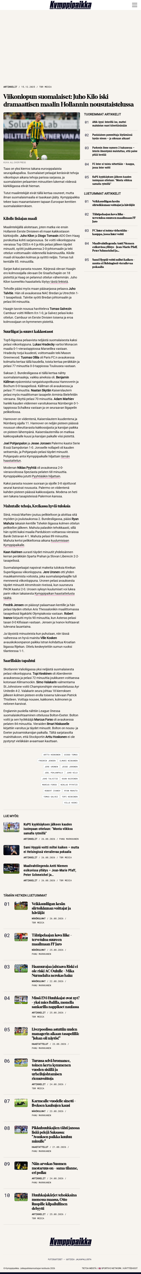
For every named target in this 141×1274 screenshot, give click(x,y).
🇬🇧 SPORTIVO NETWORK (109, 1268)
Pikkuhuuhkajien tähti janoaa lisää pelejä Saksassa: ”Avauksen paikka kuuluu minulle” (56, 1134)
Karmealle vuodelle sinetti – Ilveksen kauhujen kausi (54, 1103)
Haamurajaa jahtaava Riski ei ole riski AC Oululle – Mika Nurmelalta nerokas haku (55, 971)
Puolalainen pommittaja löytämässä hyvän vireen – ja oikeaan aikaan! (112, 136)
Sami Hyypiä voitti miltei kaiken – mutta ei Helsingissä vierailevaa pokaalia (51, 849)
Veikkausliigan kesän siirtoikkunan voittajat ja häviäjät (51, 908)
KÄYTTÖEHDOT (130, 1268)
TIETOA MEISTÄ (89, 1268)
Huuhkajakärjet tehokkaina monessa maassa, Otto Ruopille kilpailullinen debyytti (54, 1202)
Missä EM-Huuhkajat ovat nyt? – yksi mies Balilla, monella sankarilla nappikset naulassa (55, 1002)
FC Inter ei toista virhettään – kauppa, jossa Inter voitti (113, 165)
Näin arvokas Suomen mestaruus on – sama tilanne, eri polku (55, 1168)
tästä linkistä (59, 281)
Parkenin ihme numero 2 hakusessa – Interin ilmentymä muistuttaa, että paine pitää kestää (114, 151)
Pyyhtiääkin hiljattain (46, 476)
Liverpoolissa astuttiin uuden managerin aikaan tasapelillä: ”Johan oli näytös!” (55, 1033)
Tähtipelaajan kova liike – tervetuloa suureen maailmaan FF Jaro (52, 939)
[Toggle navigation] (134, 5)
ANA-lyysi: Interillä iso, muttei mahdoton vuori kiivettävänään (109, 124)
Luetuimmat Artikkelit (102, 193)
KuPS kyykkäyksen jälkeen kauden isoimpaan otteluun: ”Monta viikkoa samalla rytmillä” (48, 828)
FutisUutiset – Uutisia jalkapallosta (69, 1259)
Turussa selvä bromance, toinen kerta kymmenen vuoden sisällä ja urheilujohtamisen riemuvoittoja (51, 1069)
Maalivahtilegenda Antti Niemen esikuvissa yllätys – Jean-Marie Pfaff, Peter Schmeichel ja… (50, 870)
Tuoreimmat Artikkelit (102, 114)
